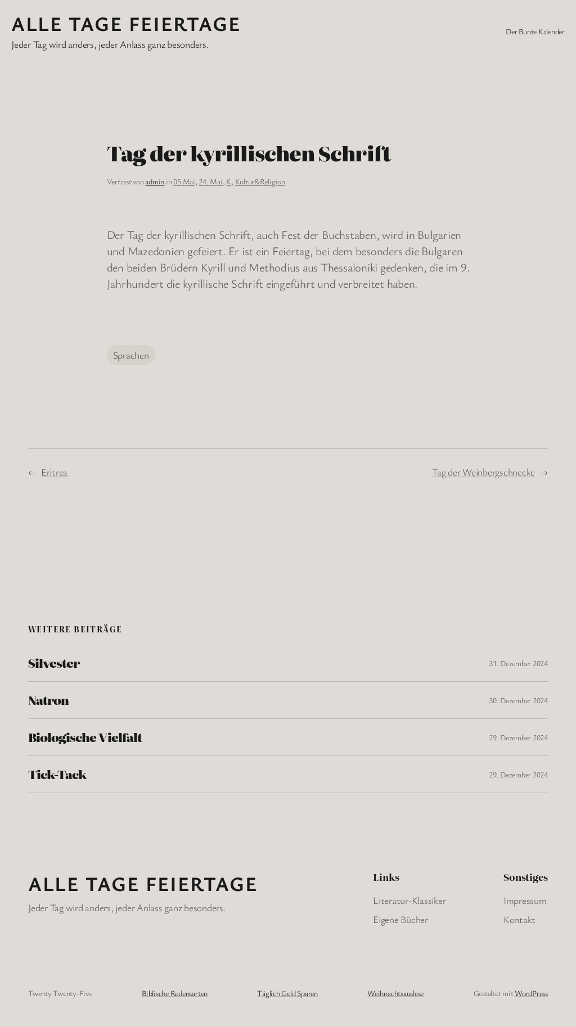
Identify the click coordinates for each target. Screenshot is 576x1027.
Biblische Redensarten (175, 993)
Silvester (53, 663)
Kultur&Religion (260, 181)
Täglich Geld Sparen (287, 993)
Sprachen (131, 355)
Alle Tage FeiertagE (126, 23)
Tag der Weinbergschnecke (483, 471)
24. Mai (210, 181)
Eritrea (54, 471)
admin (154, 181)
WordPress (531, 993)
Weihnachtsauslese (395, 993)
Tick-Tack (57, 774)
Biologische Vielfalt (85, 737)
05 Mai (184, 181)
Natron (48, 700)
